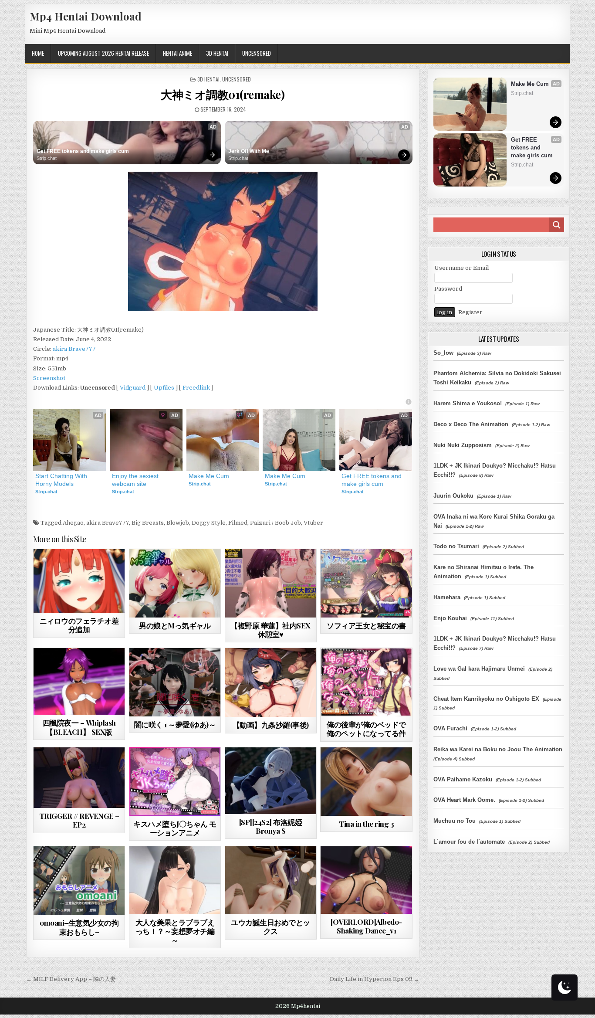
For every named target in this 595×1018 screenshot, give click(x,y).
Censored (94, 570)
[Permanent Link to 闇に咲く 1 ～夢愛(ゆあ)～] (174, 682)
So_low (443, 353)
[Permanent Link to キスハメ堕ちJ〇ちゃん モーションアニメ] (174, 781)
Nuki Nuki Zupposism (462, 445)
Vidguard (132, 387)
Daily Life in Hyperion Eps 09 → (374, 979)
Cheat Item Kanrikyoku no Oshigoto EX (486, 699)
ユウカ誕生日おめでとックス (270, 926)
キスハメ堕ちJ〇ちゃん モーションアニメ (174, 828)
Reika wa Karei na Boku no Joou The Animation (497, 749)
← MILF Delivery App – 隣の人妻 (71, 979)
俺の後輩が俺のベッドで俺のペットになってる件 (366, 728)
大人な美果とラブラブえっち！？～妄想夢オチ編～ (175, 931)
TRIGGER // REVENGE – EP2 (79, 820)
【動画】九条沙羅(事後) (271, 725)
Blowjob (177, 522)
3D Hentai (217, 53)
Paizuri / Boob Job (275, 522)
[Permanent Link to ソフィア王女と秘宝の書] (366, 583)
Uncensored (256, 53)
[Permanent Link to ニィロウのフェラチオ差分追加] (79, 580)
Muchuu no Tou (454, 821)
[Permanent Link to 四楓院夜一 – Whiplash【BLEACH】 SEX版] (79, 681)
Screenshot (49, 378)
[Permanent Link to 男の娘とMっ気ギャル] (174, 583)
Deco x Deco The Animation (470, 424)
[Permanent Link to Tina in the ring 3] (366, 781)
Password (448, 288)
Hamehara (446, 597)
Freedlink (196, 387)
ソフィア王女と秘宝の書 (366, 625)
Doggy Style (209, 522)
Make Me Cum (209, 475)
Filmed (237, 522)
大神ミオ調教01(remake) (222, 94)
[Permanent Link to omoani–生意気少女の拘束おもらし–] (79, 880)
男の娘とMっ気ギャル (174, 625)
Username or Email (461, 268)
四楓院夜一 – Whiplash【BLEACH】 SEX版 (79, 727)
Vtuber (313, 522)
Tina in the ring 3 (366, 823)
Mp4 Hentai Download (86, 16)
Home (38, 53)
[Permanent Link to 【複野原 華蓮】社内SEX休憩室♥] (270, 583)
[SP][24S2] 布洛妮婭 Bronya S (270, 826)
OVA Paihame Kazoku (462, 779)
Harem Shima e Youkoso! (467, 403)
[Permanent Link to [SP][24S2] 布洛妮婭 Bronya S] (270, 780)
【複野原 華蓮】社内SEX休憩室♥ (270, 630)
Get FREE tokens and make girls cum (83, 151)
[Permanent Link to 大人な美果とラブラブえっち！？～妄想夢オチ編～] (174, 880)
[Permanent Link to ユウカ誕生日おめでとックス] (270, 880)
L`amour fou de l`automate (469, 841)
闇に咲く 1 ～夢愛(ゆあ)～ (175, 724)
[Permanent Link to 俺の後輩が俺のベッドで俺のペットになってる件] (366, 682)
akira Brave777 (74, 349)
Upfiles (164, 387)
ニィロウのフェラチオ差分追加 (79, 625)
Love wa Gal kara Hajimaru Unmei (479, 668)
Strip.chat (47, 158)
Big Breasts (148, 522)
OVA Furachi (450, 728)
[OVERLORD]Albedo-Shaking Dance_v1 (366, 926)
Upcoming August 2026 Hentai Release (103, 53)
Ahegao (73, 522)
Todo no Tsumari (456, 546)
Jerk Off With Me (248, 151)
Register (470, 312)
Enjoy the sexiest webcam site (136, 479)
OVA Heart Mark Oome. (464, 800)
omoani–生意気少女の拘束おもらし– (79, 927)
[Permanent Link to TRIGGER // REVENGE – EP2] (79, 777)
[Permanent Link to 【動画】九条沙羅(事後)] (270, 682)
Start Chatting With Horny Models (62, 479)
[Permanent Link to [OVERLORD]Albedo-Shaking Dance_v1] (366, 879)
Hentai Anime (177, 53)
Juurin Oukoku (453, 495)
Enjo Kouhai (450, 618)
